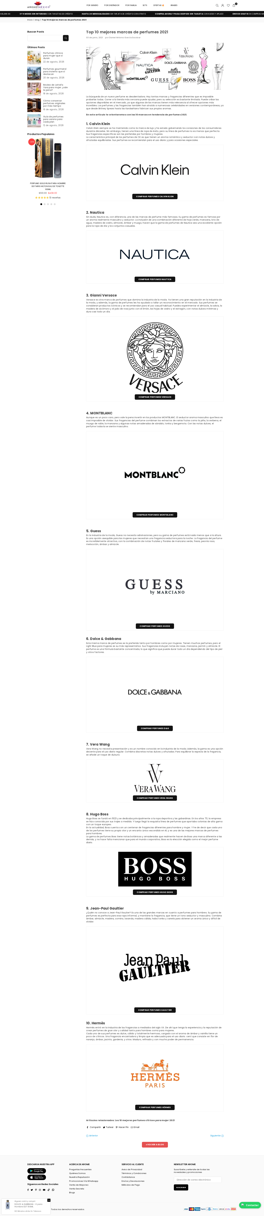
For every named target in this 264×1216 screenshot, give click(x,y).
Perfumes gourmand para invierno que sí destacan (54, 72)
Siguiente (215, 1135)
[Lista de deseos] (228, 5)
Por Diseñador (111, 5)
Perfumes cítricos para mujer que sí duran (53, 56)
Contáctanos (128, 1177)
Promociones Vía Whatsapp (83, 1181)
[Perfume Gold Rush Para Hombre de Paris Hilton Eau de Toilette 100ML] (48, 158)
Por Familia (131, 5)
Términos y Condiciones (134, 1173)
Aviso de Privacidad (132, 1169)
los (59, 1209)
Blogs (72, 1192)
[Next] (66, 171)
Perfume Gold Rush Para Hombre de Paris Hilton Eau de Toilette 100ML (48, 186)
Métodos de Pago (131, 1184)
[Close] (48, 1200)
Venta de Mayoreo (78, 1184)
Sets (145, 5)
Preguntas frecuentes (80, 1169)
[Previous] (29, 171)
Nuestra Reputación (79, 1177)
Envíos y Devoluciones (133, 1181)
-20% (31, 142)
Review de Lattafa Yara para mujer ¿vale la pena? (55, 87)
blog (37, 20)
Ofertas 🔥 (158, 5)
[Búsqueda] (217, 5)
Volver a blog (155, 1144)
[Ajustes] (223, 5)
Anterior (93, 1135)
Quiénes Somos (77, 1173)
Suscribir (181, 1187)
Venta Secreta (76, 1188)
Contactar (252, 1205)
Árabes (174, 5)
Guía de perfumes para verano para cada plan (53, 119)
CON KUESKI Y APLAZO (160, 14)
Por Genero (92, 5)
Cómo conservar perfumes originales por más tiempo (54, 103)
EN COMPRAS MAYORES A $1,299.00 (228, 14)
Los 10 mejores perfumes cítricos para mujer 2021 (145, 1120)
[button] (234, 5)
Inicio (30, 20)
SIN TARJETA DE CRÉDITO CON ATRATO (85, 14)
